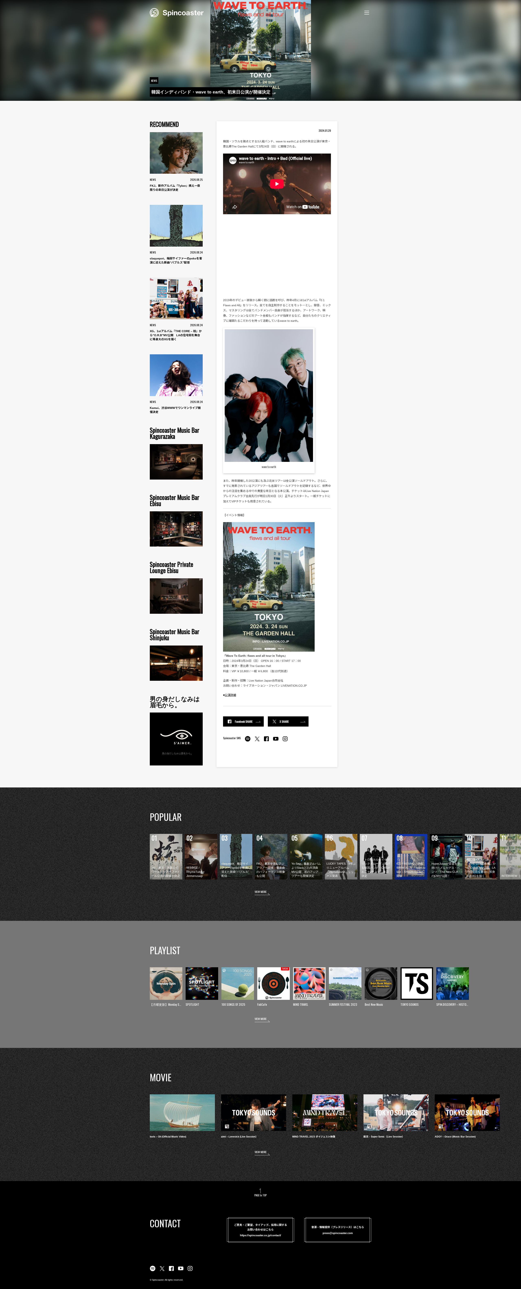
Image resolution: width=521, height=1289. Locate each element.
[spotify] (247, 741)
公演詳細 (230, 695)
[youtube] (276, 741)
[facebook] (266, 741)
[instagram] (285, 741)
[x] (257, 741)
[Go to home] (177, 12)
